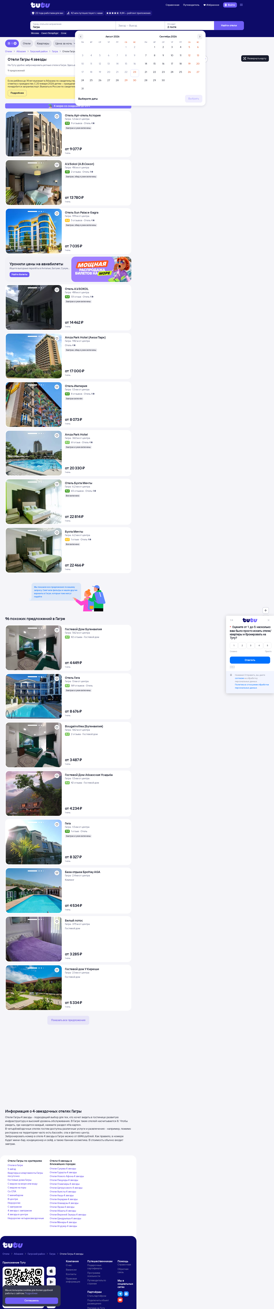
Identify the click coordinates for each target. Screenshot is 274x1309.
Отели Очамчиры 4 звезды (64, 1183)
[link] (19, 274)
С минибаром (15, 1195)
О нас (69, 1265)
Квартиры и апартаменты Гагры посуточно (25, 1174)
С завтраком (15, 1206)
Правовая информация (73, 1280)
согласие (239, 678)
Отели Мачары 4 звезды (63, 1222)
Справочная (172, 4)
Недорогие (14, 1202)
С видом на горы (17, 1187)
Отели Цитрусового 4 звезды (66, 1187)
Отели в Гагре (15, 1165)
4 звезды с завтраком (20, 1210)
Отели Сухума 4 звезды (63, 1168)
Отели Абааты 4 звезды (63, 1210)
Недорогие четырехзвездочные (26, 1218)
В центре (13, 1199)
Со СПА (12, 1191)
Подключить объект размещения (98, 1302)
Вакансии (71, 1269)
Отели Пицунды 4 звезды (64, 1180)
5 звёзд (12, 1169)
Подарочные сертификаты (94, 1267)
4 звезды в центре (18, 1214)
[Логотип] (40, 5)
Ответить (250, 660)
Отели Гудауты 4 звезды (63, 1172)
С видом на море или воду (22, 1183)
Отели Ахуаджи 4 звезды (64, 1199)
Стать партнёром (96, 1295)
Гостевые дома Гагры (19, 1179)
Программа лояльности (93, 1274)
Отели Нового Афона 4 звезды (67, 1176)
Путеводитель (191, 4)
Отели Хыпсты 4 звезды (63, 1191)
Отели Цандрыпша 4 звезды (65, 1218)
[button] (17, 93)
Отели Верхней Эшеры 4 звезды (68, 1214)
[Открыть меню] (241, 5)
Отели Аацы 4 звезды (62, 1195)
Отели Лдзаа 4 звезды (62, 1206)
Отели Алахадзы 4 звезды (64, 1203)
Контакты (71, 1274)
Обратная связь (123, 1270)
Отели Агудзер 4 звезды (63, 1226)
